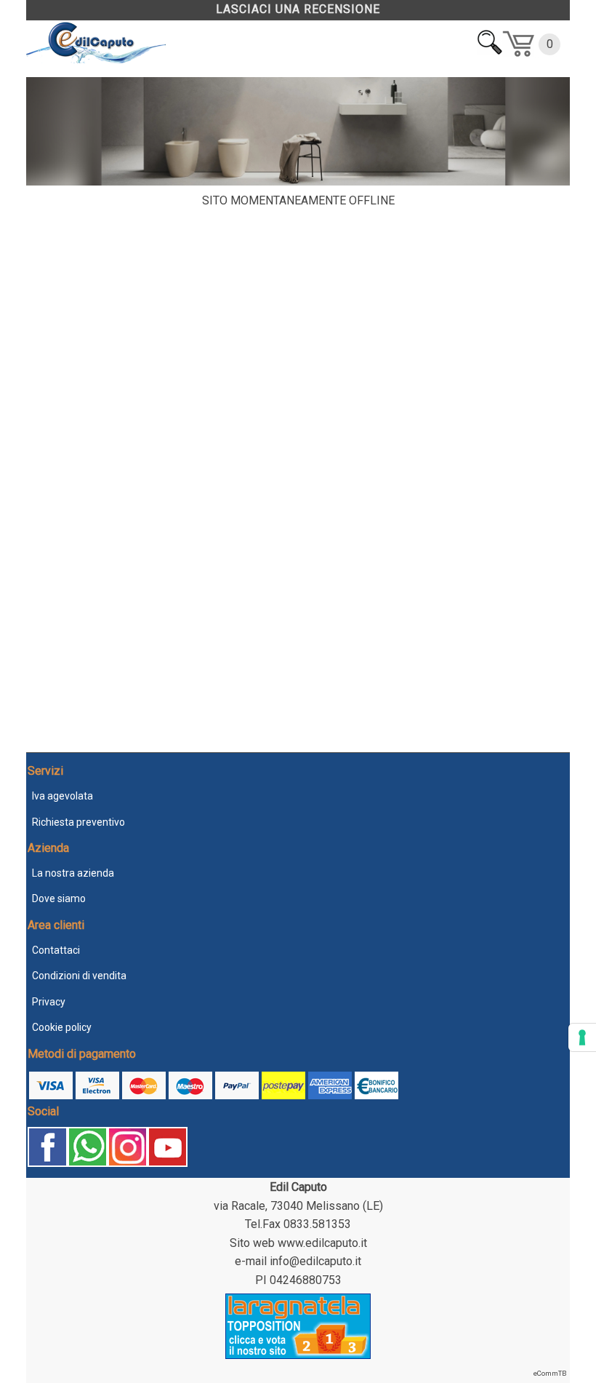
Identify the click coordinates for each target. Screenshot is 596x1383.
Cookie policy (62, 1027)
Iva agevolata (62, 796)
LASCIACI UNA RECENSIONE (298, 9)
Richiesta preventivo (78, 822)
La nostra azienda (73, 873)
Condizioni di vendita (79, 975)
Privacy (48, 1002)
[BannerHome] (298, 181)
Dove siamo (59, 898)
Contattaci (56, 950)
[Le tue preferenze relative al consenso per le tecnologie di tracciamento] (582, 1037)
